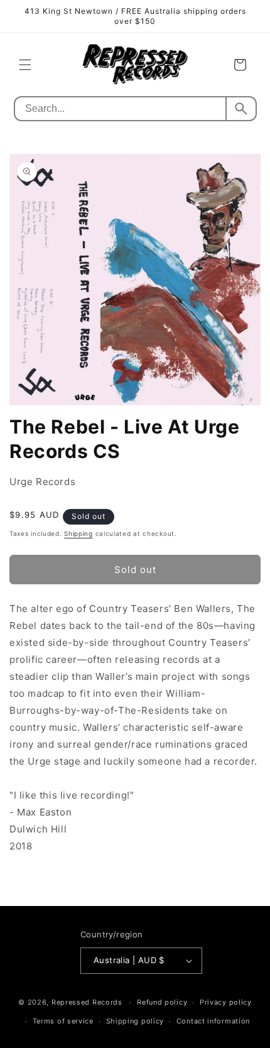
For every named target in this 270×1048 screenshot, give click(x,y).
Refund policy (162, 1002)
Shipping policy (135, 1021)
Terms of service (63, 1021)
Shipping (78, 533)
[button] (25, 65)
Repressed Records (86, 1002)
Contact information (213, 1021)
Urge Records (42, 482)
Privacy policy (226, 1002)
